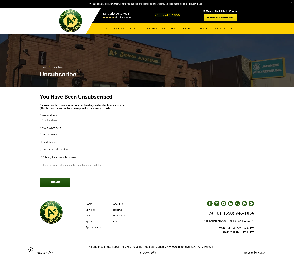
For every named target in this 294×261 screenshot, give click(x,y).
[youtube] (223, 204)
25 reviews (126, 17)
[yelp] (237, 204)
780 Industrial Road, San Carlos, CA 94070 (228, 221)
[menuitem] (106, 28)
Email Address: (48, 115)
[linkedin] (230, 204)
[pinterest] (244, 204)
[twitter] (216, 204)
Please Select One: (50, 127)
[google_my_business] (251, 204)
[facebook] (210, 204)
